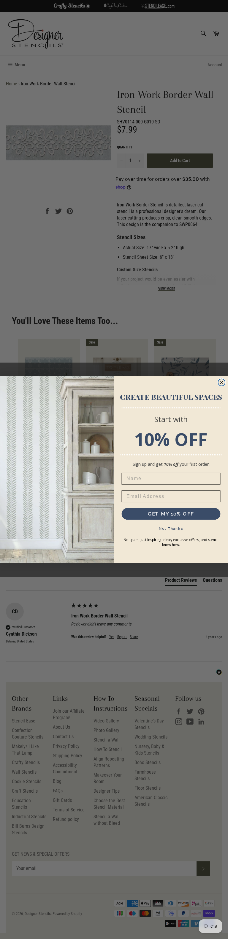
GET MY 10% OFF (171, 514)
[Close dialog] (221, 382)
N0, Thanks (171, 528)
